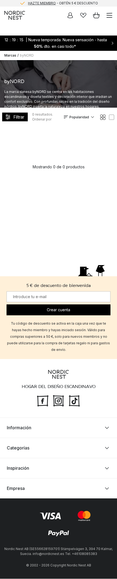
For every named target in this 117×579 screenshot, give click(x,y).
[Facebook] (43, 400)
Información (19, 428)
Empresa (16, 488)
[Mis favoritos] (83, 15)
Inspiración (18, 468)
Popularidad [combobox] (79, 117)
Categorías (18, 448)
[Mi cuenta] (70, 15)
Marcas (10, 55)
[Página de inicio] (14, 15)
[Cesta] (96, 15)
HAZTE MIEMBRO (42, 3)
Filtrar (18, 117)
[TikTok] (74, 400)
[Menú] (109, 15)
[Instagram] (58, 400)
